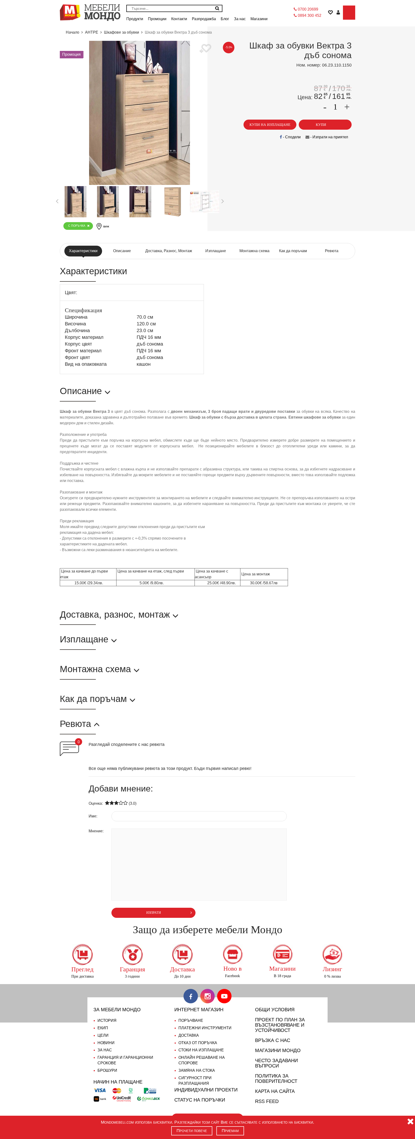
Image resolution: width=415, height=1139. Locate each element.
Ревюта (331, 251)
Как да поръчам (293, 251)
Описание (122, 251)
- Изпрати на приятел (328, 137)
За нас (105, 1050)
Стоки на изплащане (201, 1050)
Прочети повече (192, 1130)
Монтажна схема (254, 251)
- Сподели (291, 137)
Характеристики (83, 251)
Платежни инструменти (205, 1028)
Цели (103, 1035)
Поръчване (190, 1020)
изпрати (153, 912)
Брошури (107, 1070)
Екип (103, 1028)
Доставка (188, 1035)
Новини (106, 1043)
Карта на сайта (275, 1091)
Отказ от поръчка (197, 1043)
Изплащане (215, 251)
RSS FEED (267, 1101)
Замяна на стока (196, 1070)
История (107, 1020)
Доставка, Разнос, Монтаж (168, 251)
